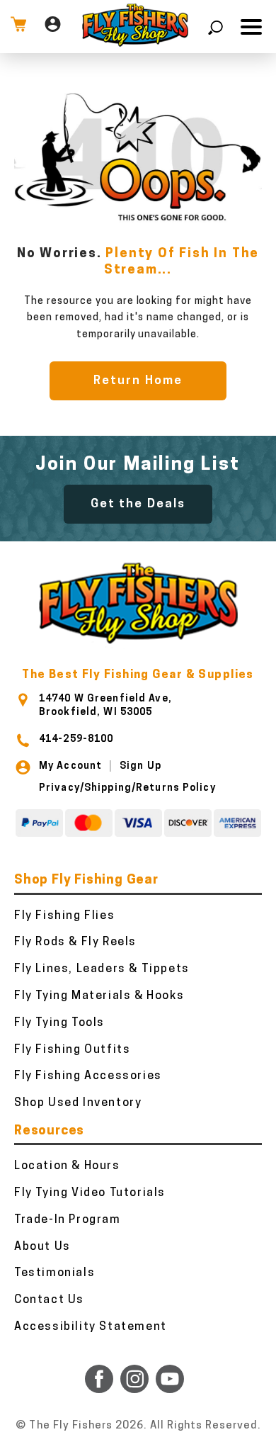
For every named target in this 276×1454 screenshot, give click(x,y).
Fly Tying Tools (59, 1023)
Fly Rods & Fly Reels (75, 942)
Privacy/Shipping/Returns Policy (127, 788)
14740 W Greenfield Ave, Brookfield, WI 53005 (105, 705)
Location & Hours (67, 1166)
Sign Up (140, 766)
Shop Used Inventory (78, 1103)
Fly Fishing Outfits (72, 1050)
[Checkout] (18, 26)
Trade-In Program (67, 1220)
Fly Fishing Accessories (88, 1076)
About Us (42, 1247)
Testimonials (54, 1273)
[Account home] (53, 26)
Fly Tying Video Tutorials (90, 1193)
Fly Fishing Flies (64, 916)
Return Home (137, 381)
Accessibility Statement (90, 1327)
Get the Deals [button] (138, 504)
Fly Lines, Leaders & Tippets (102, 969)
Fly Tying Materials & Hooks (99, 996)
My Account (70, 766)
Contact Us (49, 1300)
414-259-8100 (76, 739)
